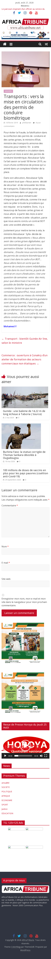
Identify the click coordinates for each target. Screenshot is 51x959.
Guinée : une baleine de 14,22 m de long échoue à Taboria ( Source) (24, 412)
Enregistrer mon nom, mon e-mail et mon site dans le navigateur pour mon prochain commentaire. (24, 602)
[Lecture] (5, 755)
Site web (6, 578)
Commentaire (10, 505)
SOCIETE (8, 91)
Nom (5, 546)
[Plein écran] (45, 755)
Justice (5, 809)
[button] (25, 745)
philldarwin (27, 122)
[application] (25, 745)
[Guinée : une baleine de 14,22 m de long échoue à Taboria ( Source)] (25, 388)
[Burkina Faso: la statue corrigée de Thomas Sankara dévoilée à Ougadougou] (21, 425)
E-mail (6, 562)
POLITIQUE (7, 791)
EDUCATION (7, 813)
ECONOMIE (7, 800)
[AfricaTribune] (5, 44)
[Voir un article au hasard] (46, 44)
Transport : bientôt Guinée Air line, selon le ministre (25, 340)
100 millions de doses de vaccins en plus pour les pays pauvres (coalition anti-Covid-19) (25, 473)
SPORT (5, 804)
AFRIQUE (6, 796)
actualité (5, 782)
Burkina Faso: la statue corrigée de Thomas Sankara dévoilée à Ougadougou (24, 455)
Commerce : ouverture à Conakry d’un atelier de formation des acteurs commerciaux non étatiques (24, 359)
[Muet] (41, 755)
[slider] (23, 755)
